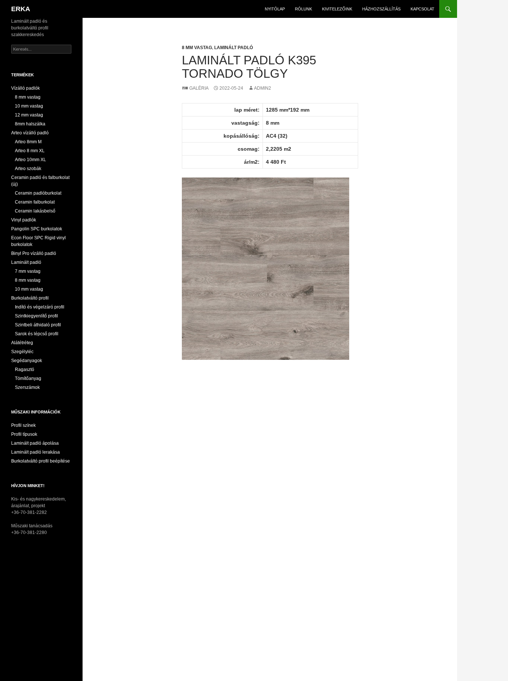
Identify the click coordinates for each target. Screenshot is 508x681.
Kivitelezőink (337, 9)
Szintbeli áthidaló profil (38, 324)
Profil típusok (24, 434)
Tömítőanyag (28, 378)
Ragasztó (24, 369)
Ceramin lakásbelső (35, 211)
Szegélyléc (22, 351)
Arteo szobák (28, 168)
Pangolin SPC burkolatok (36, 228)
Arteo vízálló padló (30, 132)
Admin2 (262, 88)
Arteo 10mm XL (30, 159)
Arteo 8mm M (28, 141)
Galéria (198, 88)
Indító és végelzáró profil (39, 307)
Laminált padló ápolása (35, 443)
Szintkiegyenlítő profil (36, 316)
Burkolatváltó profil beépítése (40, 461)
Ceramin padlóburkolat (38, 193)
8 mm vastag (197, 47)
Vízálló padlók (25, 88)
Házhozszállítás (381, 9)
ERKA (20, 9)
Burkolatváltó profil (30, 298)
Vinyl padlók (23, 220)
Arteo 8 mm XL (30, 150)
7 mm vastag (28, 271)
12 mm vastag (29, 115)
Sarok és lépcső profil (36, 333)
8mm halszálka (30, 124)
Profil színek (23, 425)
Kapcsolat (422, 9)
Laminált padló (233, 47)
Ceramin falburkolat (35, 202)
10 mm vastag (29, 106)
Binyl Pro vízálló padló (33, 253)
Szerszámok (27, 387)
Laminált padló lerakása (35, 452)
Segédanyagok (26, 360)
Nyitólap (275, 9)
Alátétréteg (22, 342)
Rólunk (303, 9)
